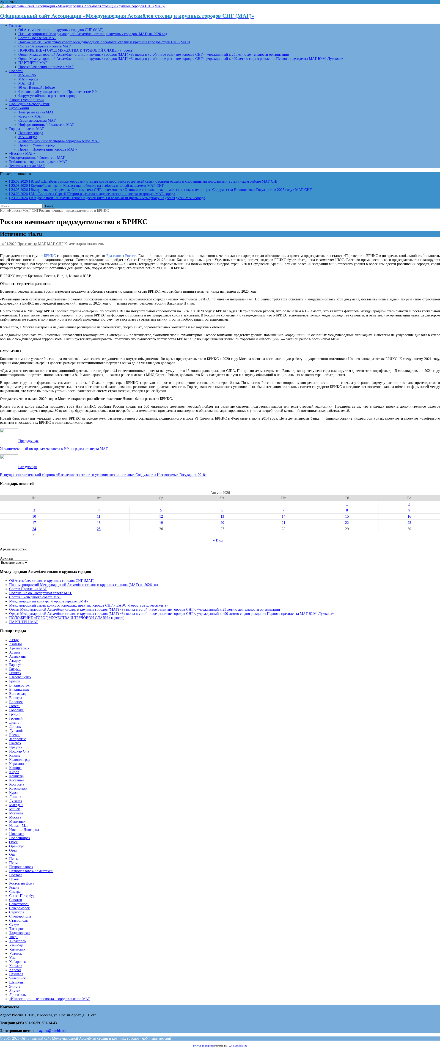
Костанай (16, 780)
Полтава (15, 875)
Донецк (15, 726)
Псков (14, 879)
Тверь (13, 937)
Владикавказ (19, 689)
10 (34, 516)
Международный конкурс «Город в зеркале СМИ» (48, 601)
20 (222, 523)
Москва (15, 817)
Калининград (19, 759)
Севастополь (19, 904)
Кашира (15, 768)
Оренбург (16, 846)
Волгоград (17, 693)
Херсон (15, 970)
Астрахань (17, 656)
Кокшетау (16, 776)
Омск (13, 842)
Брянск (14, 681)
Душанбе (16, 731)
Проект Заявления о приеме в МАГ (46, 67)
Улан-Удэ (16, 945)
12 (161, 516)
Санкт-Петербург (22, 896)
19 (161, 523)
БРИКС (50, 256)
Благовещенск (20, 677)
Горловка (16, 710)
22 (347, 523)
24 (34, 529)
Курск (14, 792)
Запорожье (17, 739)
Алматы (15, 644)
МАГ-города (28, 79)
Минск (14, 809)
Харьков (15, 966)
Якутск (14, 990)
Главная (15, 25)
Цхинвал (16, 974)
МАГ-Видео (27, 137)
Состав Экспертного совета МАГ (44, 46)
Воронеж (16, 702)
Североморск (19, 908)
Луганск (15, 801)
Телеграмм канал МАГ (36, 112)
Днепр (14, 722)
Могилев (16, 813)
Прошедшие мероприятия (29, 104)
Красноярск (18, 788)
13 (222, 516)
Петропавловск (21, 867)
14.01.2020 (8, 244)
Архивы (6, 558)
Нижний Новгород (24, 830)
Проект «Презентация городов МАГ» (47, 149)
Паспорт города (30, 133)
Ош (12, 854)
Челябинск (17, 978)
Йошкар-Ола (19, 751)
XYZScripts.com (238, 1045)
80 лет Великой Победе (36, 87)
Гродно (14, 714)
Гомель (14, 706)
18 (99, 523)
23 (409, 523)
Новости (16, 71)
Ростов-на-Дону (21, 883)
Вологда (15, 698)
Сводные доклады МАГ (37, 120)
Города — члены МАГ (26, 129)
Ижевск (15, 743)
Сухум (14, 924)
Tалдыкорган (19, 933)
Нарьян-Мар (18, 825)
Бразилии (113, 256)
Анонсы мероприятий (26, 100)
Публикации (19, 108)
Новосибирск (19, 838)
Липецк (15, 797)
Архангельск (19, 648)
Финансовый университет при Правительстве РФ (57, 91)
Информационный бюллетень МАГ (46, 124)
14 (283, 516)
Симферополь (20, 916)
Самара (15, 891)
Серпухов (16, 912)
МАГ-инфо (27, 75)
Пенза (14, 858)
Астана (14, 652)
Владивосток (19, 685)
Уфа (12, 957)
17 (34, 523)
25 (99, 529)
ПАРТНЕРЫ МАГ (32, 63)
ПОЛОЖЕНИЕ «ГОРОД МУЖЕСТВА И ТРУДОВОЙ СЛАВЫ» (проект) (75, 50)
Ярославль (17, 995)
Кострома (16, 784)
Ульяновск (17, 949)
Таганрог (16, 929)
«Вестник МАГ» (31, 116)
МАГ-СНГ (26, 83)
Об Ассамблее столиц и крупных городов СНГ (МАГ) (60, 30)
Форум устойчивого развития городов (48, 96)
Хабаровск (17, 962)
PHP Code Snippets (203, 1045)
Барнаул (15, 665)
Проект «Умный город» (36, 145)
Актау (14, 640)
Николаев (16, 834)
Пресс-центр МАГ (31, 244)
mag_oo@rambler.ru (51, 1031)
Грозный (16, 718)
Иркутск (15, 747)
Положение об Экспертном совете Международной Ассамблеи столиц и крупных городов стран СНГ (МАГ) (104, 42)
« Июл (218, 540)
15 (347, 516)
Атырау (15, 660)
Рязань (14, 887)
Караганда (17, 764)
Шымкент (17, 982)
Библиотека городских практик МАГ (38, 162)
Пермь (14, 863)
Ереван (14, 735)
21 (283, 523)
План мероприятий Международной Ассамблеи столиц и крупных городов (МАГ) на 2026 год (92, 34)
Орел (13, 850)
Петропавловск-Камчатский (31, 871)
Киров (14, 772)
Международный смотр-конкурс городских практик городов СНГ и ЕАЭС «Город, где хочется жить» (88, 605)
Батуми (15, 669)
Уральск (15, 953)
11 (98, 516)
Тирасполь (17, 941)
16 (409, 516)
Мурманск (17, 821)
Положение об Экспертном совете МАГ (40, 593)
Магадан (16, 805)
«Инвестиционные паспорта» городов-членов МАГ (58, 141)
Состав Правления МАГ (37, 38)
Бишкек (15, 673)
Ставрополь (18, 920)
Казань (14, 755)
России (130, 256)
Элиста (14, 986)
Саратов (15, 900)
